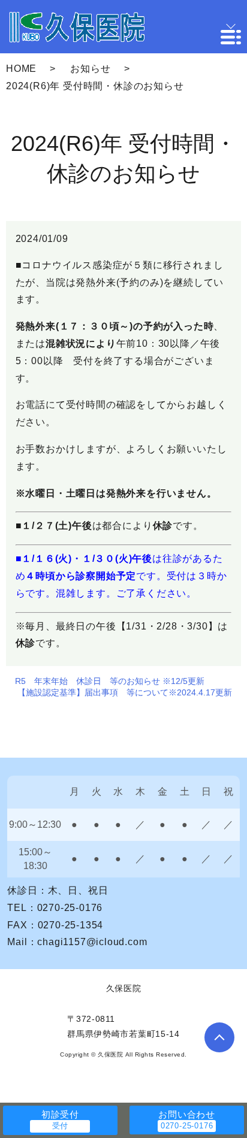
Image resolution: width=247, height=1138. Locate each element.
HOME (21, 68)
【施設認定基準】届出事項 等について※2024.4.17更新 (124, 692)
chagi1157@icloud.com (92, 942)
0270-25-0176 (70, 908)
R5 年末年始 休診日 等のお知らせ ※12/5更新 (109, 681)
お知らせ (90, 68)
